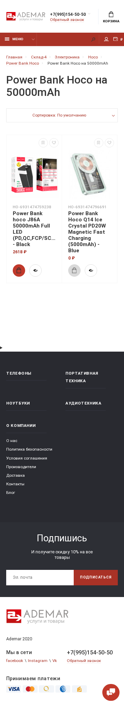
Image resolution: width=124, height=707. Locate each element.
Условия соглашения (26, 458)
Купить (19, 270)
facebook (14, 660)
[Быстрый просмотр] (35, 270)
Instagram (38, 660)
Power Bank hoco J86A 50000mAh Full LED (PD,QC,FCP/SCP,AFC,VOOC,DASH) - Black (34, 228)
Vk (54, 660)
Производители (21, 466)
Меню (17, 39)
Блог (10, 492)
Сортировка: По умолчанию (59, 115)
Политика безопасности (29, 449)
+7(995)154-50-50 (68, 14)
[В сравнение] (43, 142)
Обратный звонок (67, 19)
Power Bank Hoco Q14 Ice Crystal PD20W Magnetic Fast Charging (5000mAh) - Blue (87, 232)
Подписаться (96, 577)
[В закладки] (54, 142)
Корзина (111, 21)
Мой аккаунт (106, 39)
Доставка (15, 475)
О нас (11, 440)
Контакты (15, 484)
